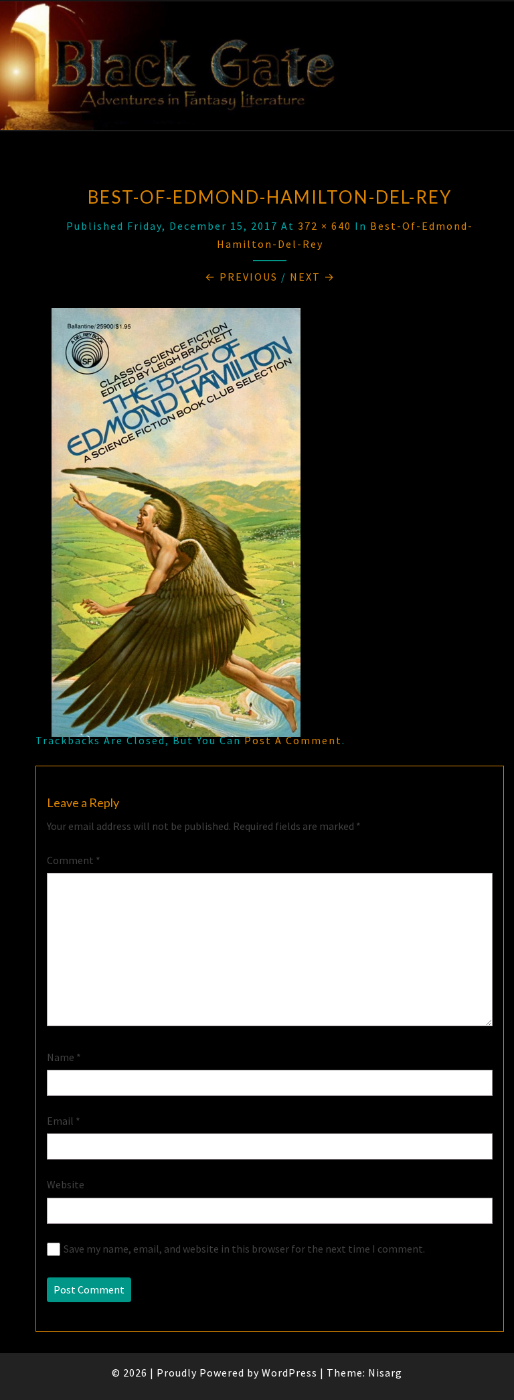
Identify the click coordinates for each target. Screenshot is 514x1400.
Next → (312, 276)
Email (63, 1120)
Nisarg (385, 1372)
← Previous (241, 276)
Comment (73, 860)
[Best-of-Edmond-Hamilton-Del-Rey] (176, 526)
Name (64, 1057)
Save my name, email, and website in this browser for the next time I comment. (244, 1248)
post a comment (293, 740)
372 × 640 (324, 225)
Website (65, 1184)
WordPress (289, 1372)
